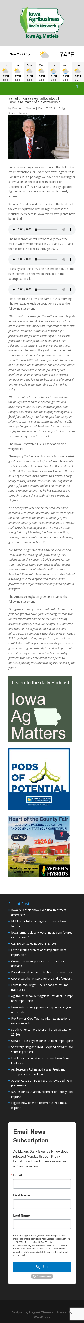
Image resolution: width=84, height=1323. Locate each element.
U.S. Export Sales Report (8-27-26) (33, 943)
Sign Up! (42, 1266)
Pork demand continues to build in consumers (41, 972)
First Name (21, 1195)
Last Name (21, 1215)
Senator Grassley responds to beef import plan (42, 1041)
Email (17, 1175)
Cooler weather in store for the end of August (41, 978)
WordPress (42, 1317)
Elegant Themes (41, 1312)
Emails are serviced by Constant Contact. (46, 1255)
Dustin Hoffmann (23, 108)
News (23, 113)
